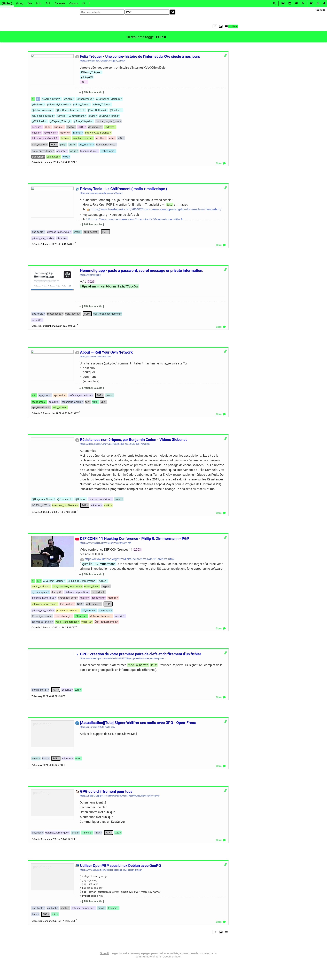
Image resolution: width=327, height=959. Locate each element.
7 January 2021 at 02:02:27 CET (48, 765)
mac (131, 665)
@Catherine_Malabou (108, 98)
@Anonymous (84, 98)
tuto (169, 204)
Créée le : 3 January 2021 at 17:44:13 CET (53, 920)
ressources (38, 401)
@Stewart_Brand (108, 115)
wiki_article (59, 407)
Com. (219, 163)
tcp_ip (72, 151)
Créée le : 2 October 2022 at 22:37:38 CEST (54, 512)
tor (87, 401)
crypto (70, 127)
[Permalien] (225, 55)
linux (153, 665)
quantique (104, 610)
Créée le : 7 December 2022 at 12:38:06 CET (54, 325)
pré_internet (85, 144)
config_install (39, 689)
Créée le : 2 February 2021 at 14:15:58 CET (54, 627)
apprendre (59, 395)
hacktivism (50, 132)
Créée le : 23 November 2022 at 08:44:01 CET (55, 413)
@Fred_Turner (81, 104)
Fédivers (109, 127)
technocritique (88, 151)
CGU (47, 127)
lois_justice (66, 604)
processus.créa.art (67, 610)
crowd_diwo (91, 586)
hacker (36, 132)
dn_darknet (94, 127)
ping (62, 144)
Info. (39, 3)
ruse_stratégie (63, 616)
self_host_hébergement (106, 313)
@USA (102, 580)
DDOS (81, 127)
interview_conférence (97, 132)
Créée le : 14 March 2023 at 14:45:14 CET (53, 244)
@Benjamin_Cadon (42, 499)
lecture (65, 138)
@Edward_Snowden (58, 104)
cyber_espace (40, 592)
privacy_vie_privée (42, 238)
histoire (64, 132)
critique (58, 127)
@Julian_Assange (42, 110)
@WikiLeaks (39, 121)
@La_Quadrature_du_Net (70, 110)
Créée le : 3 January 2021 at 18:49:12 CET (53, 839)
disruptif (56, 592)
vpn (103, 401)
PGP (159, 37)
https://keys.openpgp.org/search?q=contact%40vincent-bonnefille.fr (137, 219)
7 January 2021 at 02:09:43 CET (48, 696)
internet (77, 132)
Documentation (172, 956)
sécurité (61, 151)
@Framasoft (64, 499)
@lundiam (115, 110)
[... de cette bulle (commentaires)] (79, 97)
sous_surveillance (42, 151)
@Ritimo (80, 499)
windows (142, 665)
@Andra (68, 98)
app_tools (37, 231)
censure (36, 127)
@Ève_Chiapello (83, 121)
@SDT (91, 115)
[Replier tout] (225, 26)
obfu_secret (38, 144)
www (65, 156)
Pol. (48, 3)
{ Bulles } (7, 3)
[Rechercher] (172, 12)
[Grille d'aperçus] (220, 26)
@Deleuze (37, 104)
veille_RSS (53, 156)
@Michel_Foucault (42, 115)
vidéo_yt (86, 621)
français (86, 832)
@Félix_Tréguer (91, 72)
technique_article (71, 401)
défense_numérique (58, 231)
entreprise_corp (67, 597)
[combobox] (147, 12)
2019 (84, 82)
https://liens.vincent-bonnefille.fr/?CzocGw (109, 286)
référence (80, 616)
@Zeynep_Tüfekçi (60, 121)
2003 (137, 549)
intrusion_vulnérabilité (44, 138)
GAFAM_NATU (40, 505)
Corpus (73, 3)
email (118, 499)
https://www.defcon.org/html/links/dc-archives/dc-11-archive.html (129, 559)
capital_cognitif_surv (107, 121)
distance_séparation (76, 592)
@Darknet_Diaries (53, 580)
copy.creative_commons (66, 586)
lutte (111, 138)
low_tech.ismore (82, 138)
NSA (120, 138)
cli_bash (36, 832)
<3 (83, 3)
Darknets (59, 3)
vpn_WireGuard (40, 407)
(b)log (19, 3)
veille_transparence (66, 621)
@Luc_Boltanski (97, 110)
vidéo (107, 505)
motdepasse (54, 313)
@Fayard (87, 77)
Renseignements (105, 144)
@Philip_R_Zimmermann (70, 115)
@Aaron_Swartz (51, 98)
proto (72, 144)
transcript (37, 156)
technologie (107, 151)
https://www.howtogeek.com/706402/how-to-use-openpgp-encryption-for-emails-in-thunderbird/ (156, 209)
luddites (100, 138)
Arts (29, 3)
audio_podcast (40, 586)
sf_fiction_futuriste (100, 616)
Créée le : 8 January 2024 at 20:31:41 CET (53, 162)
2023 (91, 281)
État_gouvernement (106, 621)
